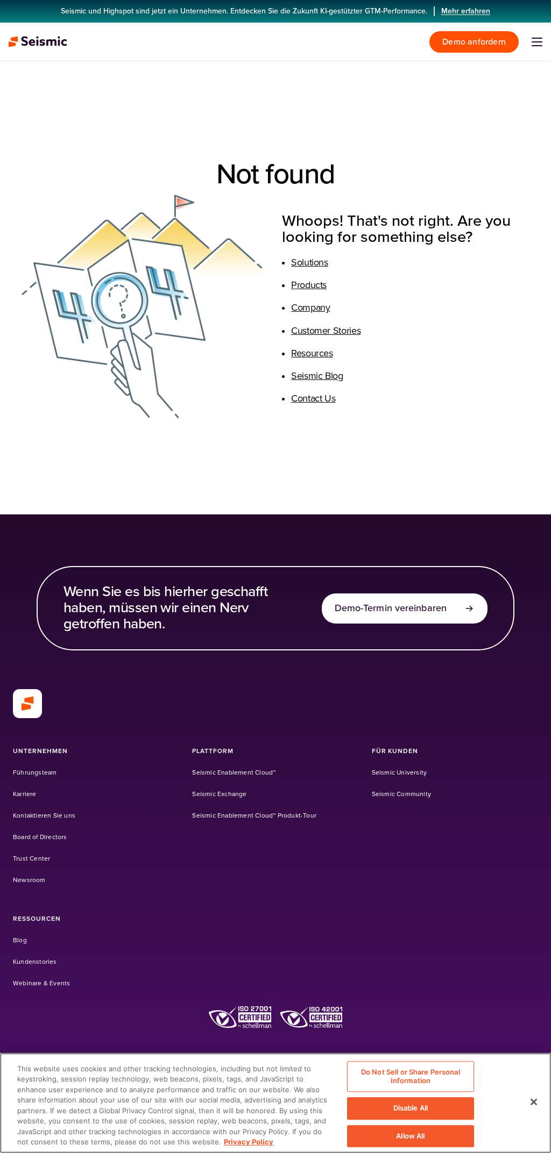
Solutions (309, 263)
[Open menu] (537, 42)
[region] (275, 1103)
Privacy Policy (248, 1141)
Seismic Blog (317, 376)
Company (310, 308)
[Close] (534, 1102)
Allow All (410, 1135)
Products (309, 285)
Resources (312, 354)
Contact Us (313, 399)
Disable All (410, 1108)
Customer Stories (326, 331)
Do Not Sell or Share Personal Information (410, 1076)
